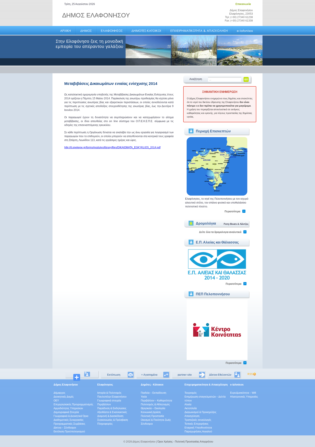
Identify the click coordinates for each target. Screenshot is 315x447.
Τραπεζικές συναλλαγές (197, 419)
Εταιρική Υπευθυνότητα (198, 427)
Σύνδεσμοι (147, 423)
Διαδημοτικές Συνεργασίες (69, 419)
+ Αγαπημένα (149, 374)
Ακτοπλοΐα (190, 408)
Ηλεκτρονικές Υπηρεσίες (244, 396)
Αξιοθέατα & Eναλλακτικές (112, 412)
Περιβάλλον (104, 404)
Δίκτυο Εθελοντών (220, 374)
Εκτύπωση (113, 374)
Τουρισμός (190, 392)
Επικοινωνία (243, 4)
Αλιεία (187, 404)
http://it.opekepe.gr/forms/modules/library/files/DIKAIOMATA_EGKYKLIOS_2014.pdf (112, 147)
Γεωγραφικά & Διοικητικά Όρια (71, 416)
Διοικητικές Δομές (64, 396)
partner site (185, 374)
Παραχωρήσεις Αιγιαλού (198, 431)
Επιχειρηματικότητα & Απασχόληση (206, 384)
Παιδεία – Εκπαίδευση (153, 392)
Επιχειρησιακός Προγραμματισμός (73, 404)
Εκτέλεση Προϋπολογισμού (69, 431)
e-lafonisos (237, 384)
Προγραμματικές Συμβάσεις (69, 423)
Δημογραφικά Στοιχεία (66, 412)
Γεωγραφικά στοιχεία (109, 400)
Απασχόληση (192, 416)
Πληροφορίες (105, 423)
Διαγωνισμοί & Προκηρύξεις (200, 412)
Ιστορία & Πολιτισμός (109, 392)
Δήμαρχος (59, 392)
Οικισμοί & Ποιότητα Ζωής (156, 419)
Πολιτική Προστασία (152, 416)
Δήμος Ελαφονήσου (66, 384)
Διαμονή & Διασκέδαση (110, 416)
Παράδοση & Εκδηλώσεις (111, 408)
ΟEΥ (56, 400)
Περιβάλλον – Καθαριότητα (156, 400)
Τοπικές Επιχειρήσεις (196, 423)
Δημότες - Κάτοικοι (152, 384)
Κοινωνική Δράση (151, 412)
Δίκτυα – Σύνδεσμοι (65, 427)
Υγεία (144, 396)
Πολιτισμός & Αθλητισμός (155, 404)
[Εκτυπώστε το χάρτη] (217, 194)
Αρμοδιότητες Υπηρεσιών (68, 408)
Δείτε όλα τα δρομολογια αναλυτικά (220, 232)
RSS (250, 374)
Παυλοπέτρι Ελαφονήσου (112, 396)
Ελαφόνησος (105, 384)
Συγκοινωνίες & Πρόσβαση (112, 419)
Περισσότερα (232, 211)
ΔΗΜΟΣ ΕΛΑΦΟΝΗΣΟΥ (96, 15)
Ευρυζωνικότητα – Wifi (243, 392)
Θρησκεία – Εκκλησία (153, 408)
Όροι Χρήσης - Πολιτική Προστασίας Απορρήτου (185, 441)
